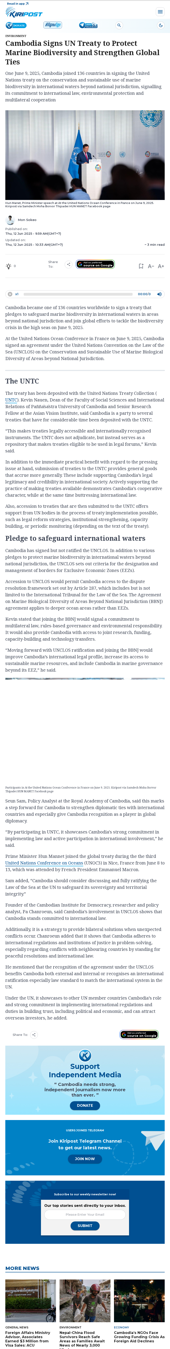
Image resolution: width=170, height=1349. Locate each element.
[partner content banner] (85, 446)
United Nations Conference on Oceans (44, 1018)
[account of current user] (119, 25)
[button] (141, 266)
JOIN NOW (85, 1314)
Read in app (16, 3)
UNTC (11, 555)
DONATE (85, 1260)
